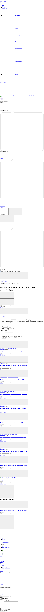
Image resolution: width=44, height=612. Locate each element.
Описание (3, 316)
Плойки (3, 565)
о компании (2, 535)
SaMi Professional (2, 349)
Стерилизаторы (4, 569)
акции (1, 560)
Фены (3, 566)
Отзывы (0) (3, 317)
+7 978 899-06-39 (2, 158)
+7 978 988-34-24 (2, 207)
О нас (3, 5)
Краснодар (1, 562)
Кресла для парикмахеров (6, 568)
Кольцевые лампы (4, 567)
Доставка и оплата (4, 546)
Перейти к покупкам (3, 1)
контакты (1, 571)
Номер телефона (2, 600)
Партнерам (3, 6)
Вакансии (3, 7)
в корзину (1, 307)
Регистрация (4, 82)
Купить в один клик (3, 355)
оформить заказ (2, 314)
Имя (1, 599)
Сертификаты (4, 538)
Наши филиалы (4, 8)
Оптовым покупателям (5, 542)
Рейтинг (3, 337)
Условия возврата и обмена (6, 547)
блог (1, 556)
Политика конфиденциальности (5, 585)
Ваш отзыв (3, 335)
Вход (1, 82)
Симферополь (2, 561)
